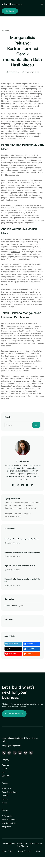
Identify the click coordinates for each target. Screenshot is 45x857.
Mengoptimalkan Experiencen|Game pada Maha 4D (22, 580)
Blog (3, 772)
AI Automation (7, 816)
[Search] (36, 425)
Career (4, 768)
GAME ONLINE (6, 31)
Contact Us (6, 776)
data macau (15, 252)
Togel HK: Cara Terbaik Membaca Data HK (20, 566)
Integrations (6, 827)
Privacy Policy (7, 788)
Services (5, 796)
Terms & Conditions (9, 792)
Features (5, 799)
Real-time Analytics (9, 823)
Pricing (4, 803)
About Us (5, 765)
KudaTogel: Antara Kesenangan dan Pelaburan (21, 539)
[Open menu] (41, 4)
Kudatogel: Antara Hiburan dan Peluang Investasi (22, 552)
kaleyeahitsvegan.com (12, 4)
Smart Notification (8, 819)
